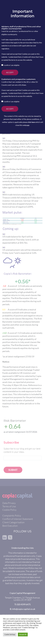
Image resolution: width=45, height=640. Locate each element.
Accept (10, 72)
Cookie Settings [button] (9, 634)
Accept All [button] (22, 634)
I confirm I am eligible (11, 65)
